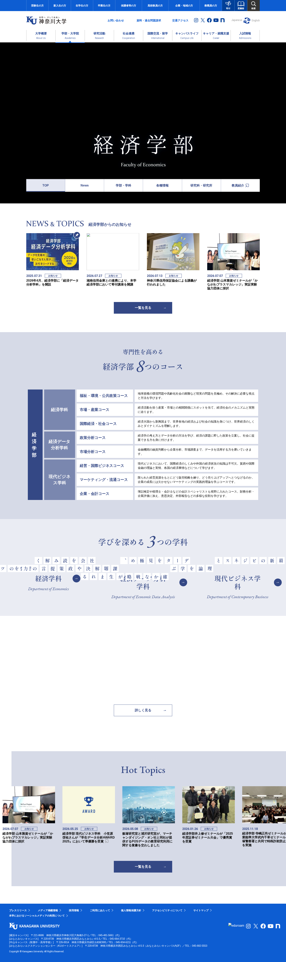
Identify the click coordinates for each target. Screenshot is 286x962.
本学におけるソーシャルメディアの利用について (37, 915)
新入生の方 (60, 5)
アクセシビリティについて (167, 910)
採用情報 (74, 910)
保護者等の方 (128, 5)
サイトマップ (201, 910)
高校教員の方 (155, 5)
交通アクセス (180, 20)
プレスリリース (18, 910)
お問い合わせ (116, 20)
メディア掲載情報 (48, 910)
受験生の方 (37, 5)
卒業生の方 (104, 5)
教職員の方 (210, 5)
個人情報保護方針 (131, 910)
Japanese (236, 20)
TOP (45, 185)
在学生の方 (82, 5)
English (256, 20)
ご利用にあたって (100, 910)
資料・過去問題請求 (149, 20)
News (85, 185)
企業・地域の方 (184, 5)
